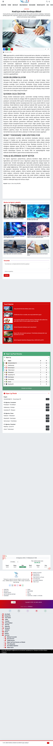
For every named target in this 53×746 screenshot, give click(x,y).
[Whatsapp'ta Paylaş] (9, 49)
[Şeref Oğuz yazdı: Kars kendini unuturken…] (15, 246)
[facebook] (10, 611)
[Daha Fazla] (12, 49)
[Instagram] (17, 585)
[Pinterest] (15, 585)
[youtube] (36, 611)
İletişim (7, 633)
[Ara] (47, 1)
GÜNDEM (26, 9)
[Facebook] (10, 585)
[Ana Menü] (3, 1)
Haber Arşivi (36, 581)
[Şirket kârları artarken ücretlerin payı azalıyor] (15, 211)
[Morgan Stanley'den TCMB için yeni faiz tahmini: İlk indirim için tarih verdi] (38, 211)
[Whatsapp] (23, 585)
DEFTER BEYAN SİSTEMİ (9, 594)
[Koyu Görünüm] (49, 1)
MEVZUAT (15, 5)
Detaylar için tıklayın (26, 388)
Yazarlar (7, 621)
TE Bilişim (30, 606)
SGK (48, 5)
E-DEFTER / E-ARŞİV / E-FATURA (34, 595)
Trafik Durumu (36, 575)
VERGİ (9, 5)
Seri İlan (7, 624)
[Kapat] (52, 650)
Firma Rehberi (8, 623)
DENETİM (3, 5)
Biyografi (7, 628)
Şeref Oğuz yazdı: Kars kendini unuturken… (13, 253)
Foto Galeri (8, 617)
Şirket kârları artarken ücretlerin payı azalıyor (14, 218)
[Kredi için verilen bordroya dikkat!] (27, 34)
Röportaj (7, 626)
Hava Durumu (36, 574)
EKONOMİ (6, 595)
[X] (12, 585)
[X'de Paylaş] (6, 49)
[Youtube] (20, 585)
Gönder (7, 275)
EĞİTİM (29, 594)
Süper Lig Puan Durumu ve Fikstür (16, 642)
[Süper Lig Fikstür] (48, 393)
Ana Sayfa (7, 614)
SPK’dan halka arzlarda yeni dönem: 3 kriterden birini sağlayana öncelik (14, 237)
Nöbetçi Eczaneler (37, 572)
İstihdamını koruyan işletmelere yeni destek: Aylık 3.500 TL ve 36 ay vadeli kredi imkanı (38, 237)
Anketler (7, 630)
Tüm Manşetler (36, 578)
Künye (6, 631)
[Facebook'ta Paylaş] (4, 49)
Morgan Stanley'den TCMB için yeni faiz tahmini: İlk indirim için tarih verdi (37, 219)
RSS (14, 602)
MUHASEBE (32, 5)
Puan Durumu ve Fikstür (38, 577)
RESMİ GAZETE (41, 5)
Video (6, 619)
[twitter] (19, 611)
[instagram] (27, 611)
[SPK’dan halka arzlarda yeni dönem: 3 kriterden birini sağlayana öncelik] (15, 228)
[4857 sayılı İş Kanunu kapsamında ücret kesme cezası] (38, 246)
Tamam (4, 652)
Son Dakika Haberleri (38, 580)
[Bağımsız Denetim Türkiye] (25, 1)
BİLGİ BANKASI (23, 5)
